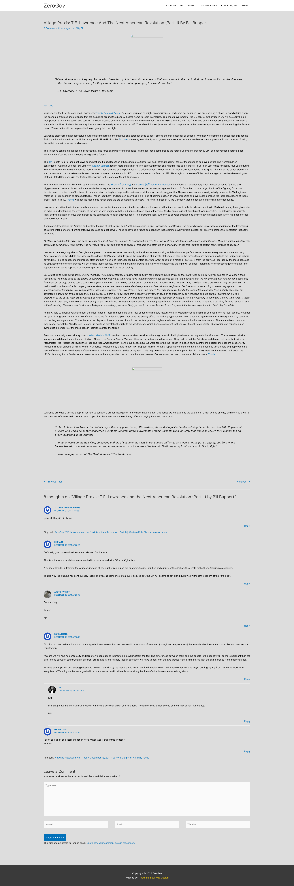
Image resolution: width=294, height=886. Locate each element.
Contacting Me (229, 5)
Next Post (243, 481)
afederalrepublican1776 (67, 508)
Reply (247, 525)
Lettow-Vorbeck (100, 165)
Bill (61, 687)
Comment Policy (208, 5)
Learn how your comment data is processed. (111, 842)
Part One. (49, 105)
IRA (50, 161)
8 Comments (50, 28)
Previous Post (53, 481)
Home (245, 5)
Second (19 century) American (153, 184)
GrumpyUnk (60, 729)
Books (191, 5)
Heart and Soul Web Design (154, 877)
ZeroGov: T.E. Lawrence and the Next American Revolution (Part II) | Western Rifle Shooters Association (111, 532)
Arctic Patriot (62, 592)
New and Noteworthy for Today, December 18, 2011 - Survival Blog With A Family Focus (102, 757)
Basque (123, 139)
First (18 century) (121, 184)
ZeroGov (54, 5)
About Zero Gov (174, 5)
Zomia (211, 354)
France (70, 199)
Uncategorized (67, 28)
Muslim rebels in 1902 (98, 335)
